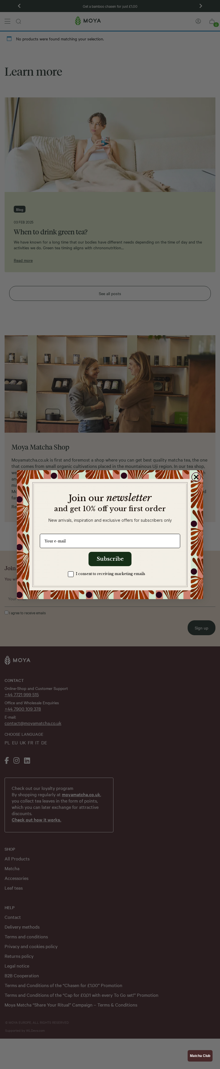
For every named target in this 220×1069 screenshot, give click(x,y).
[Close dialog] (196, 477)
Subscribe (110, 559)
